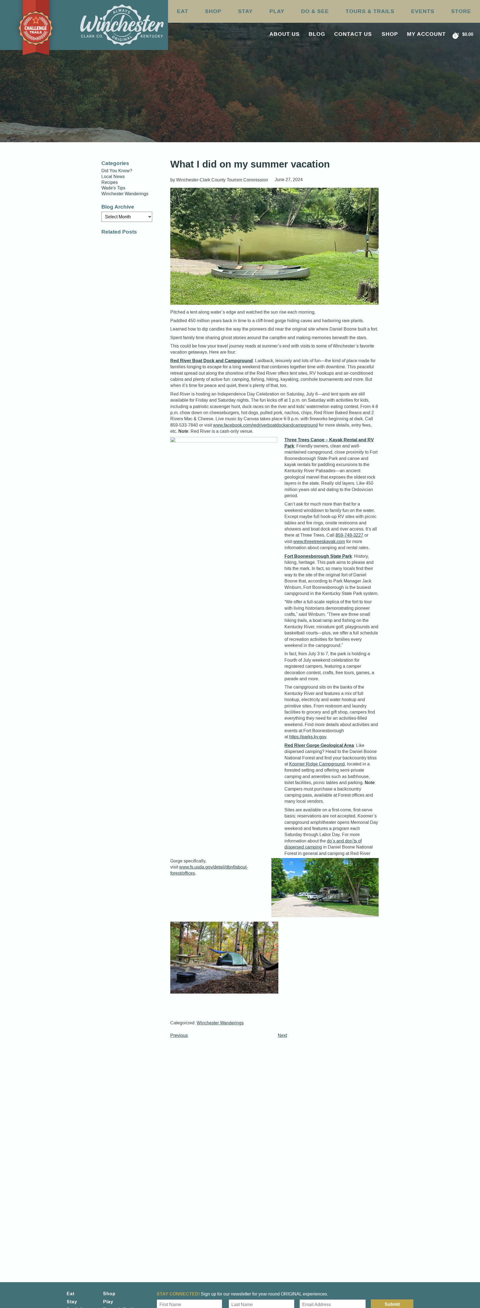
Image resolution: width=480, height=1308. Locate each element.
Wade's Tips (113, 188)
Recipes (109, 182)
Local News (113, 176)
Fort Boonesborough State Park (318, 556)
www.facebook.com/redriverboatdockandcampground (265, 425)
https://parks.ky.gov (307, 737)
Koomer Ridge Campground (317, 764)
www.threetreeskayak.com (319, 541)
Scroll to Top (449, 1292)
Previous (179, 1035)
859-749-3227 (349, 535)
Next (282, 1035)
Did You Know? (116, 171)
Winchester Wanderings (220, 1023)
